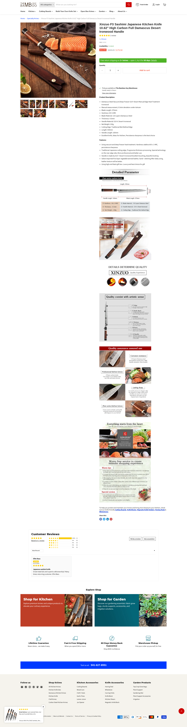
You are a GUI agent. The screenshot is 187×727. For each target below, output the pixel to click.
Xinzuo (103, 39)
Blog (111, 11)
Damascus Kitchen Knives (57, 693)
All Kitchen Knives (55, 687)
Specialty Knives (33, 18)
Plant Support (138, 690)
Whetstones (103, 512)
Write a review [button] (135, 539)
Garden (102, 11)
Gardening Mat (138, 693)
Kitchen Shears (110, 699)
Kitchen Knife (53, 696)
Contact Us (69, 716)
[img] (51, 565)
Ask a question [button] (149, 539)
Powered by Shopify (26, 721)
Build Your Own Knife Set (66, 11)
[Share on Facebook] (100, 519)
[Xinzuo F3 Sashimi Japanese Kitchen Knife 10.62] (24, 104)
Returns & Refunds (58, 716)
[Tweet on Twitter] (104, 519)
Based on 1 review (37, 540)
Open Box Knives (88, 11)
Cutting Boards (45, 11)
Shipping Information (44, 716)
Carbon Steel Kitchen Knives (58, 702)
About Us (122, 11)
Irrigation (136, 699)
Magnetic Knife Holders (145, 510)
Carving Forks (109, 693)
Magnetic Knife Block (112, 702)
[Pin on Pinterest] (111, 519)
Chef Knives (52, 699)
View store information (109, 93)
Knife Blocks (131, 510)
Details (154, 60)
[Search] (129, 4)
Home (22, 11)
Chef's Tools (81, 693)
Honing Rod (109, 687)
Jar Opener (80, 702)
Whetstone (108, 690)
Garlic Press (81, 696)
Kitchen (31, 11)
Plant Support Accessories (142, 696)
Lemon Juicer (81, 699)
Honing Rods (160, 510)
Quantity (102, 65)
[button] (104, 35)
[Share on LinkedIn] (107, 519)
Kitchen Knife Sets (55, 690)
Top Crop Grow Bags (140, 687)
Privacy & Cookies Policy (94, 716)
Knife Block (109, 696)
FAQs (29, 716)
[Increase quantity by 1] (118, 70)
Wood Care (80, 690)
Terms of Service (80, 716)
